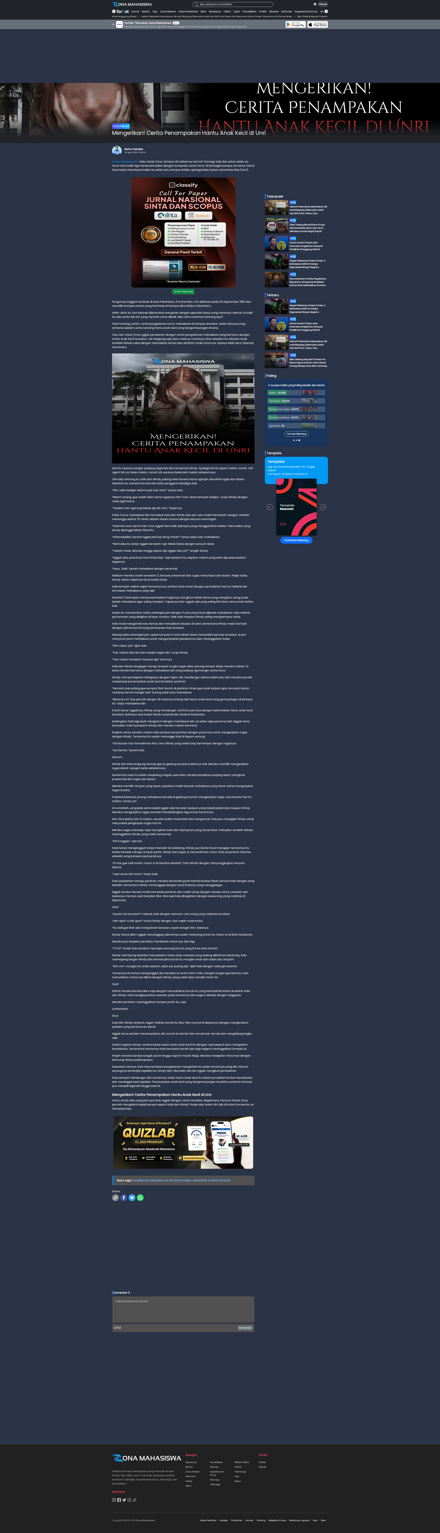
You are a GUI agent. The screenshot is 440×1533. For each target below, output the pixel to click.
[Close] (285, 742)
